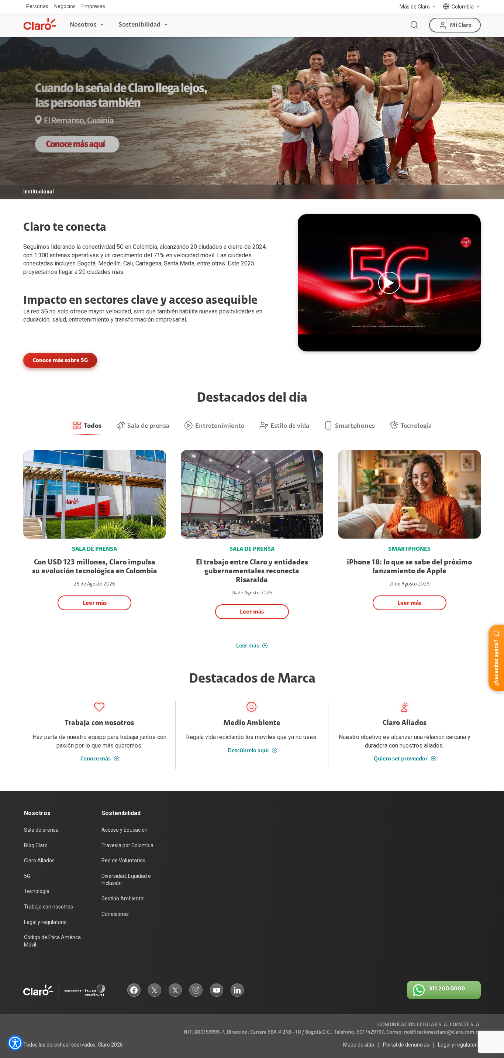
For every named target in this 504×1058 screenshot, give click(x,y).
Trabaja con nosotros (48, 907)
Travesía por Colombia (127, 845)
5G (44, 311)
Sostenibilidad (139, 24)
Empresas (93, 6)
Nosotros (83, 24)
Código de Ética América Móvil (52, 941)
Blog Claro (36, 845)
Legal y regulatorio (45, 922)
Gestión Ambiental (123, 898)
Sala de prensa (41, 830)
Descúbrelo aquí (248, 750)
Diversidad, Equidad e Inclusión (126, 879)
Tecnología (36, 891)
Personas (37, 6)
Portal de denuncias (406, 1045)
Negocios (65, 6)
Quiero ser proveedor (401, 759)
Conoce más (95, 759)
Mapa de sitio (358, 1045)
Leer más (247, 646)
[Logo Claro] (39, 24)
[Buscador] (414, 25)
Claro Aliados (39, 860)
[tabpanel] (252, 118)
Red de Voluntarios (123, 860)
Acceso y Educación (124, 830)
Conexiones (115, 914)
